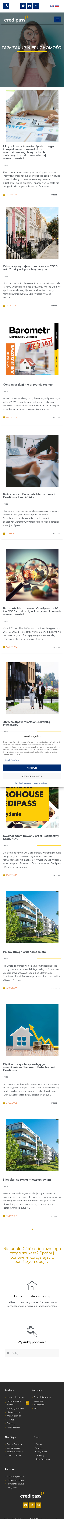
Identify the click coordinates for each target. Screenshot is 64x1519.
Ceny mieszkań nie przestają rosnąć (28, 384)
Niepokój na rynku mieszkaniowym (27, 1179)
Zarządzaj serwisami (11, 760)
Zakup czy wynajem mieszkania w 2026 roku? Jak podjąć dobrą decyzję (30, 267)
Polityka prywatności (40, 783)
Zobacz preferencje (32, 776)
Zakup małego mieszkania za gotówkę (29, 1293)
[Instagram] (36, 6)
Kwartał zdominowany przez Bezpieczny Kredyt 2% (31, 837)
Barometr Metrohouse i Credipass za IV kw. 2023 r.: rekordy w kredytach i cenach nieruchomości (32, 611)
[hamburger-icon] (57, 19)
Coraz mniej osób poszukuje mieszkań (29, 1407)
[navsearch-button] (6, 6)
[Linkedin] (29, 6)
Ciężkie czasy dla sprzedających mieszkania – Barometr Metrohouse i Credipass (29, 1067)
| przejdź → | (55, 195)
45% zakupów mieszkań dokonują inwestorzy (26, 723)
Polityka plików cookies (23, 783)
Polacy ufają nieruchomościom (24, 952)
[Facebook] (23, 6)
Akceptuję (32, 767)
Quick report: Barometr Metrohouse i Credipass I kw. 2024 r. (29, 495)
